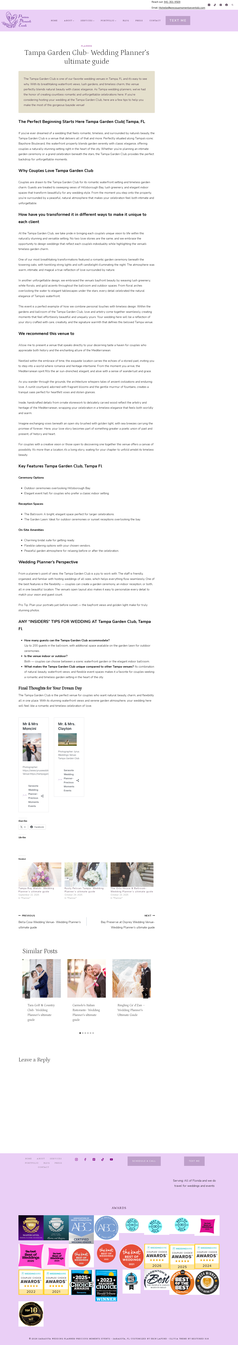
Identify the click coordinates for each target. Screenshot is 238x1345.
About (41, 1158)
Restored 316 (200, 1338)
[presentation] (41, 978)
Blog (126, 20)
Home (54, 20)
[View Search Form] (232, 5)
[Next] (145, 995)
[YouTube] (111, 1159)
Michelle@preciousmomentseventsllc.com (182, 7)
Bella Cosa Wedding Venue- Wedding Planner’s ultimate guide (49, 921)
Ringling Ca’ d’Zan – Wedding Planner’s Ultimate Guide (131, 1010)
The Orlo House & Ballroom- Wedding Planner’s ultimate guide (132, 890)
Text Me (178, 20)
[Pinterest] (220, 5)
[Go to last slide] (27, 995)
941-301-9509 (172, 2)
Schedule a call (144, 1161)
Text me (194, 1161)
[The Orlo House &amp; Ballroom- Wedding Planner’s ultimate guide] (132, 874)
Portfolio (32, 1163)
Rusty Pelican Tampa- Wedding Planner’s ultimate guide (84, 890)
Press (139, 20)
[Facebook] (226, 5)
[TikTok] (215, 5)
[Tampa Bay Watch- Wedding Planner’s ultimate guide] (39, 874)
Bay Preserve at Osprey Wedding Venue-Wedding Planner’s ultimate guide (128, 921)
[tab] (80, 1033)
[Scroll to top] (229, 1339)
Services (56, 1158)
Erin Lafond (159, 1338)
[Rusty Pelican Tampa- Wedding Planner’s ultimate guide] (86, 874)
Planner (86, 45)
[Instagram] (209, 5)
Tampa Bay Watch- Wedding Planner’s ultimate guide (36, 890)
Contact (155, 20)
